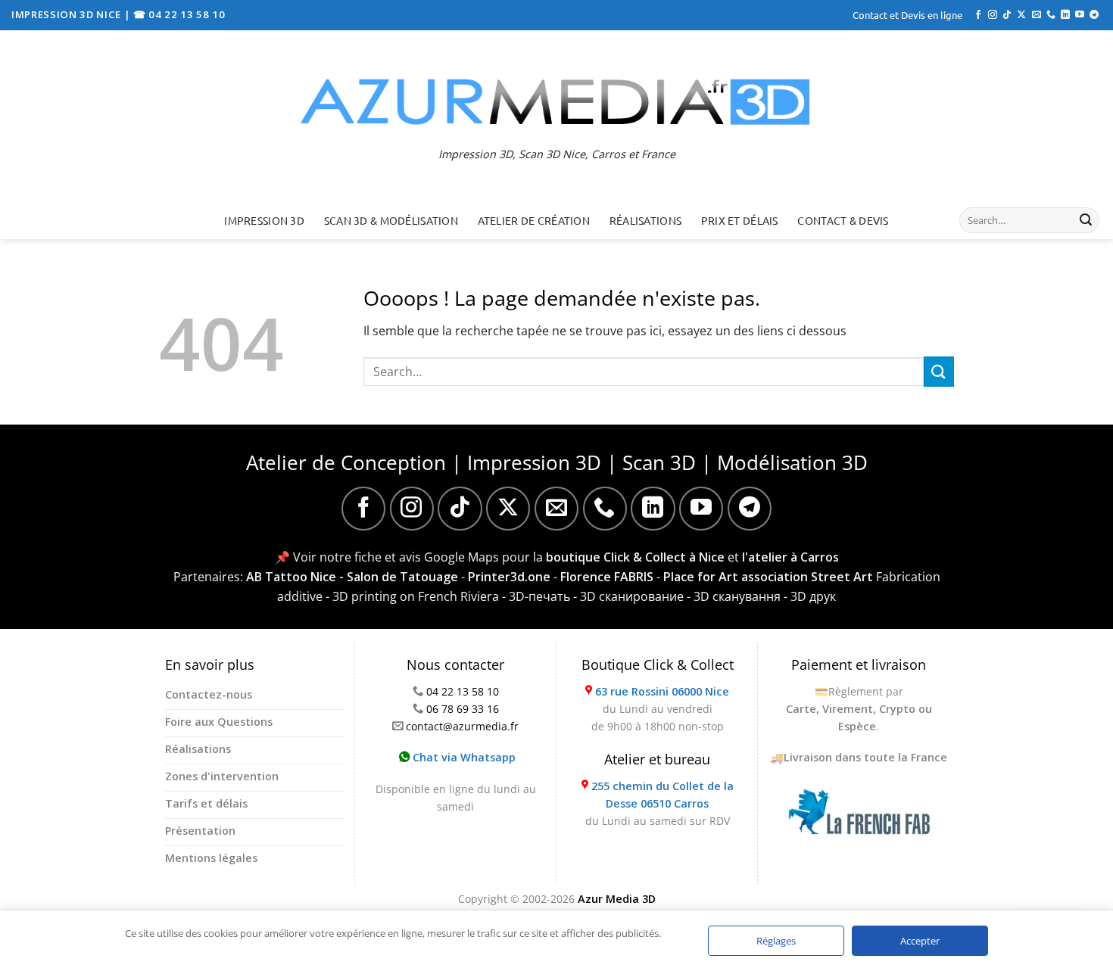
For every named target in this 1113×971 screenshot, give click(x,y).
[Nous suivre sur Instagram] (992, 15)
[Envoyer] (1086, 220)
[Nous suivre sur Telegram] (1094, 15)
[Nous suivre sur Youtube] (1079, 15)
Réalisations (645, 220)
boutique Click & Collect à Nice (635, 557)
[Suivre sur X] (1021, 15)
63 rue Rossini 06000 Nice (662, 691)
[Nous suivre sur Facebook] (978, 15)
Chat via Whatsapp (463, 757)
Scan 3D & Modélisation (391, 220)
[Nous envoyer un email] (1036, 15)
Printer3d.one (509, 576)
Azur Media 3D (617, 899)
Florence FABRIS (606, 576)
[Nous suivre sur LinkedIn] (1065, 15)
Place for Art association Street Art (768, 576)
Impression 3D (264, 220)
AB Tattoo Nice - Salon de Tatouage (352, 576)
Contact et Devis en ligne (907, 14)
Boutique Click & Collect (657, 664)
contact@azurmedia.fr (462, 726)
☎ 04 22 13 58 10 (179, 14)
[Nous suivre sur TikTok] (1007, 15)
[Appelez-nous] (1050, 15)
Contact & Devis (842, 220)
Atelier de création (534, 220)
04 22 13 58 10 (462, 691)
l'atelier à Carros (790, 557)
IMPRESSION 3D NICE (67, 14)
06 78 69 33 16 (462, 709)
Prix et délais (739, 220)
